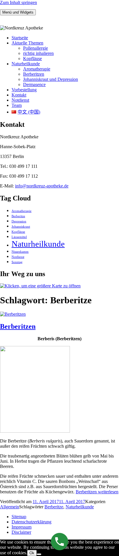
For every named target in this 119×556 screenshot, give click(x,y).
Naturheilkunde (26, 63)
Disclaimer (21, 532)
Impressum (21, 527)
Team (17, 105)
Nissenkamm (20, 251)
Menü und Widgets (18, 12)
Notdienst (20, 100)
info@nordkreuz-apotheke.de (41, 185)
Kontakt (19, 94)
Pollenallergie (35, 48)
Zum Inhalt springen (18, 2)
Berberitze (18, 216)
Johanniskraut (21, 226)
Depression (19, 221)
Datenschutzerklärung (31, 521)
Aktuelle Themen (27, 42)
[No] (39, 554)
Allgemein (9, 506)
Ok (31, 553)
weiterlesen (97, 491)
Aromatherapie (36, 68)
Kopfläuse (32, 58)
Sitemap (19, 516)
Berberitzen (33, 74)
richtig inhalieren (38, 53)
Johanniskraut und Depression (50, 79)
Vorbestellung (24, 89)
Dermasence (34, 84)
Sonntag (17, 262)
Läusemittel (19, 237)
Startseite (20, 37)
